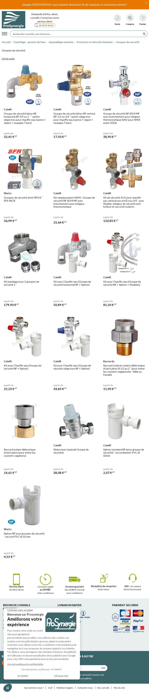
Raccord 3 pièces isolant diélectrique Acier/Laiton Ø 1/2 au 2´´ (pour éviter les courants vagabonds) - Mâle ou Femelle (124, 370)
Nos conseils (103, 687)
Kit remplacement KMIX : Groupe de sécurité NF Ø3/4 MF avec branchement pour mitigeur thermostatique (74, 202)
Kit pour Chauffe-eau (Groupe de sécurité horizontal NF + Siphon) (72, 283)
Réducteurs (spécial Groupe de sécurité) (71, 451)
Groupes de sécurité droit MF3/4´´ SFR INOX (23, 199)
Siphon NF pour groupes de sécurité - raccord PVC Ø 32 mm (24, 535)
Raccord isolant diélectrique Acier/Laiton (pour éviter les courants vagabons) (19, 452)
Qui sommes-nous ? (34, 687)
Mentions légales (65, 687)
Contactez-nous (85, 687)
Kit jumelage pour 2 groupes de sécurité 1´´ (21, 283)
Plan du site (119, 687)
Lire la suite (8, 58)
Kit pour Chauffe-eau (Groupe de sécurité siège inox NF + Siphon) (72, 367)
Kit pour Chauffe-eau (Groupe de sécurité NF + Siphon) (22, 367)
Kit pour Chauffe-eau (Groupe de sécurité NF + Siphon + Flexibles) (122, 283)
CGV (50, 687)
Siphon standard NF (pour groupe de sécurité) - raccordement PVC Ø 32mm (123, 452)
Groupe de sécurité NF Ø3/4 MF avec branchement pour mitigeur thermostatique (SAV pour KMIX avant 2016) (121, 118)
